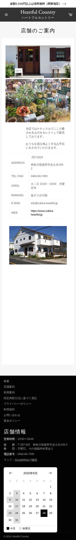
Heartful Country (20, 536)
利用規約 (9, 409)
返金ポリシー (12, 420)
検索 (6, 381)
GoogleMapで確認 (26, 459)
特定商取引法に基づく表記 (20, 398)
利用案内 (9, 392)
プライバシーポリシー (17, 403)
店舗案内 (9, 386)
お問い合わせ (12, 415)
